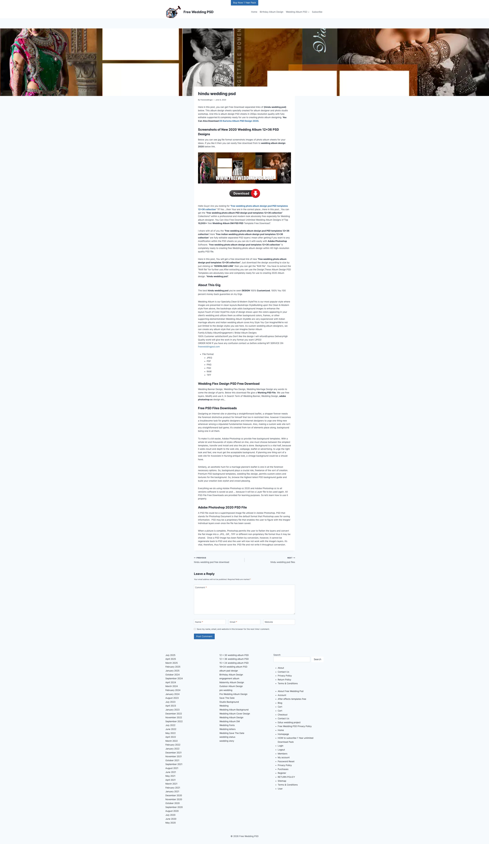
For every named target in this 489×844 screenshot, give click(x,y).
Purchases (283, 769)
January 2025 (172, 670)
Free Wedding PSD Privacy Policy (295, 726)
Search (277, 655)
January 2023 (172, 709)
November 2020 (173, 799)
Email (233, 622)
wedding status (227, 737)
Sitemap (282, 781)
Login (280, 745)
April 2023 (170, 705)
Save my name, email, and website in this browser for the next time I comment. (233, 629)
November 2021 (173, 756)
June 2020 (170, 819)
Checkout (282, 714)
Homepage (283, 734)
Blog (280, 703)
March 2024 (171, 686)
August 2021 (171, 768)
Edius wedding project (289, 722)
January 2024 (172, 694)
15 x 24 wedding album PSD (234, 663)
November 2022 (173, 717)
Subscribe (317, 12)
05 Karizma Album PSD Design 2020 (238, 121)
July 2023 (170, 702)
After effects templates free (292, 699)
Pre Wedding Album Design (233, 694)
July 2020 (170, 815)
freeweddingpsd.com (209, 346)
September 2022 (174, 721)
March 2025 (171, 663)
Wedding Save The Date (231, 733)
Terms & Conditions (288, 683)
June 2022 (170, 729)
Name (199, 622)
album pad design (228, 670)
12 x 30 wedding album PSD (234, 655)
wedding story (226, 741)
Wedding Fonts (227, 725)
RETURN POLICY (286, 777)
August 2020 (172, 811)
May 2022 (170, 733)
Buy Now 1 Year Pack (244, 2)
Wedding (223, 705)
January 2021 (172, 791)
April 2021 (170, 780)
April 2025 (170, 659)
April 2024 (170, 682)
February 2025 (172, 666)
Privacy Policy (285, 675)
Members (282, 753)
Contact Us (283, 672)
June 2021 (170, 772)
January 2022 (172, 748)
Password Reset (286, 761)
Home (254, 12)
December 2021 (173, 752)
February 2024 (172, 690)
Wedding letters (227, 729)
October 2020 (172, 803)
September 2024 (174, 678)
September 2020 (174, 807)
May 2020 (170, 822)
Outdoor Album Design (231, 686)
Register (282, 773)
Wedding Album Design (231, 717)
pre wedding (225, 690)
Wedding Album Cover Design (234, 713)
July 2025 (170, 655)
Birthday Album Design (271, 12)
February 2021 (172, 787)
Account (282, 695)
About (281, 668)
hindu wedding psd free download (211, 560)
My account (284, 757)
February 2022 (172, 744)
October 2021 (172, 760)
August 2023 (172, 698)
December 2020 (173, 795)
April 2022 (170, 737)
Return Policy (284, 679)
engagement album (229, 678)
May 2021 (170, 776)
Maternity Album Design (231, 682)
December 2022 (173, 713)
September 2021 (173, 764)
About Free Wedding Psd (290, 691)
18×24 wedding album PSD (233, 666)
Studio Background (229, 702)
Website (269, 622)
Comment (201, 587)
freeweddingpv (207, 100)
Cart (280, 706)
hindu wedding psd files (282, 560)
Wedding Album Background (234, 709)
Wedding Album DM (229, 721)
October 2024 (172, 674)
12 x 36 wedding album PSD (234, 659)
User (280, 788)
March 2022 (171, 741)
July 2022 (170, 725)
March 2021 (171, 783)
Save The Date (227, 698)
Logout (281, 749)
